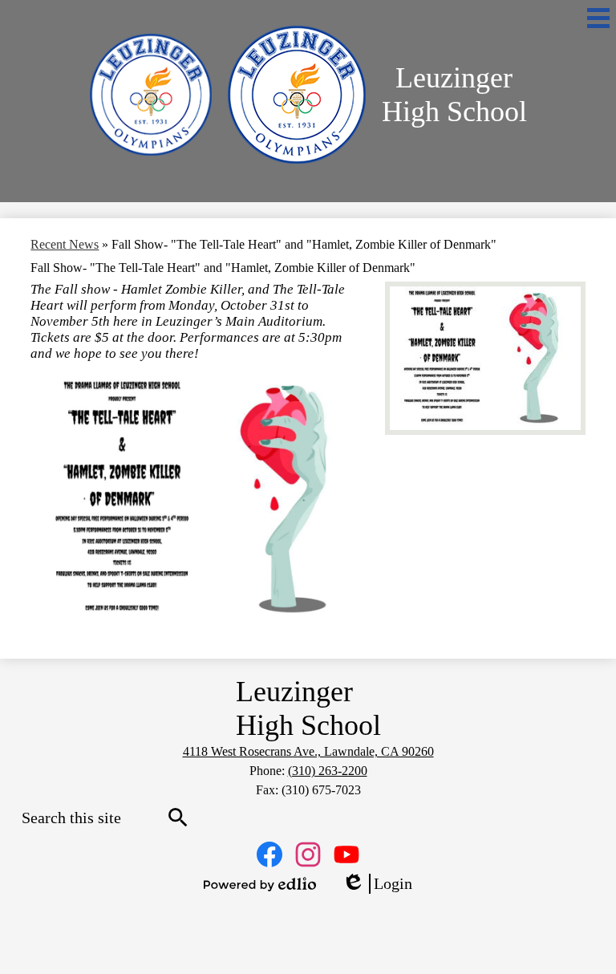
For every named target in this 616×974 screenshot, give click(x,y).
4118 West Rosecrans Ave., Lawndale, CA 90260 (308, 751)
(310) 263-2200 (327, 770)
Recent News (64, 244)
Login (377, 884)
